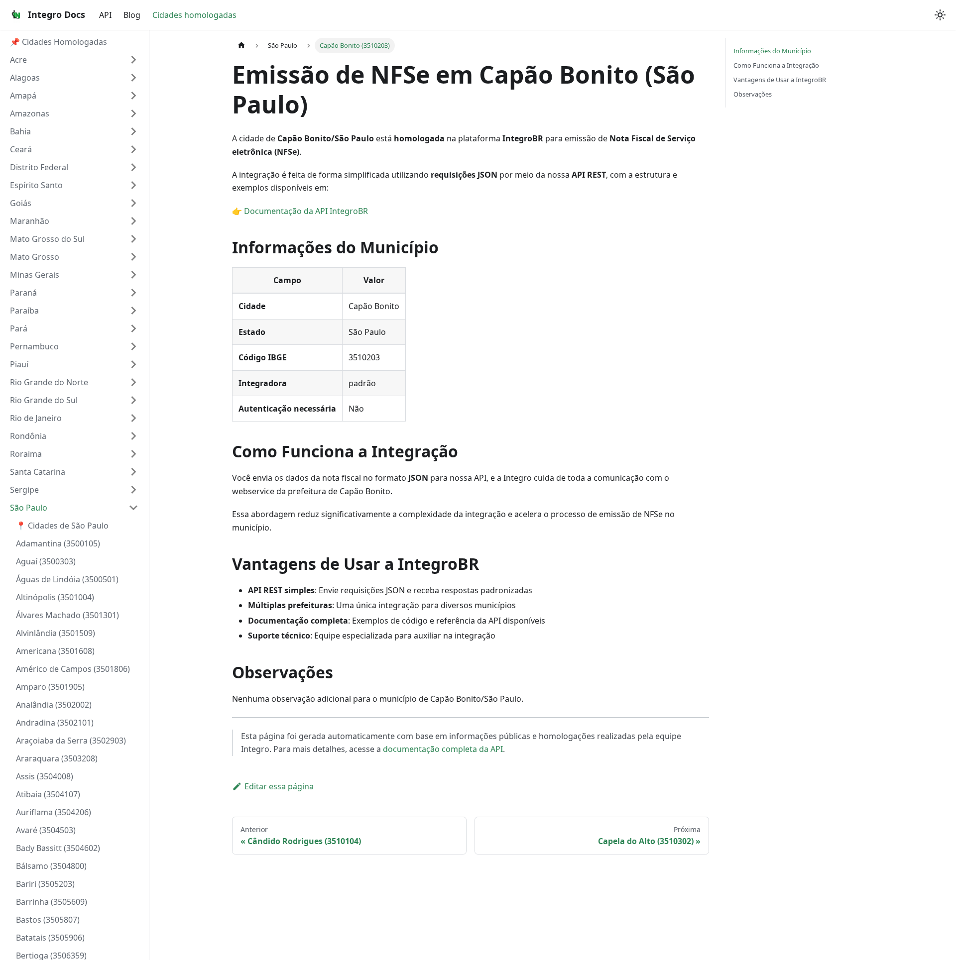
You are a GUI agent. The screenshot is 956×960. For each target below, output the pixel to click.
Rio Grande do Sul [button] (44, 400)
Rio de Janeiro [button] (36, 418)
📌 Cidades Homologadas (58, 41)
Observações (752, 94)
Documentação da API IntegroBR (306, 211)
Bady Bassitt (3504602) (58, 848)
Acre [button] (18, 59)
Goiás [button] (20, 203)
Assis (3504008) (44, 776)
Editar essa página (279, 786)
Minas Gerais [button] (34, 274)
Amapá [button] (23, 95)
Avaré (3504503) (46, 830)
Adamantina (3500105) (58, 543)
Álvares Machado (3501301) (67, 615)
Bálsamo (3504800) (51, 865)
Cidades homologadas (194, 14)
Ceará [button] (21, 149)
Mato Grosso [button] (34, 256)
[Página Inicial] (241, 45)
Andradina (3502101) (55, 722)
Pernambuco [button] (34, 346)
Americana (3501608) (55, 650)
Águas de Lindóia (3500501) (67, 579)
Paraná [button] (23, 292)
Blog (131, 14)
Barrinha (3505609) (51, 901)
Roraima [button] (26, 453)
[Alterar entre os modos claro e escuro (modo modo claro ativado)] (940, 15)
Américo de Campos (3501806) (73, 668)
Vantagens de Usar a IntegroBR (779, 79)
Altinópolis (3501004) (55, 597)
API (105, 14)
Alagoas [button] (25, 77)
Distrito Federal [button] (39, 167)
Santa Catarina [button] (37, 471)
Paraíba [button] (24, 310)
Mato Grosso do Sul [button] (47, 238)
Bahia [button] (20, 131)
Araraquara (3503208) (57, 758)
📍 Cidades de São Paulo (62, 525)
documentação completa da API (443, 749)
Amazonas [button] (29, 113)
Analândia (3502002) (54, 704)
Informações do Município (772, 50)
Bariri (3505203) (45, 883)
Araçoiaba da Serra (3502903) (71, 740)
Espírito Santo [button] (36, 185)
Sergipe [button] (24, 489)
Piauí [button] (19, 364)
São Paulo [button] (28, 507)
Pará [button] (18, 328)
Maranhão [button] (29, 220)
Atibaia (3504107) (48, 794)
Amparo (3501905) (50, 686)
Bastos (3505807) (48, 919)
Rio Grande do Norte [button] (49, 382)
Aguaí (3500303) (46, 561)
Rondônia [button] (28, 435)
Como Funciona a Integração (776, 65)
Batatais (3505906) (50, 937)
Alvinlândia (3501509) (55, 633)
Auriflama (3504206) (53, 812)
